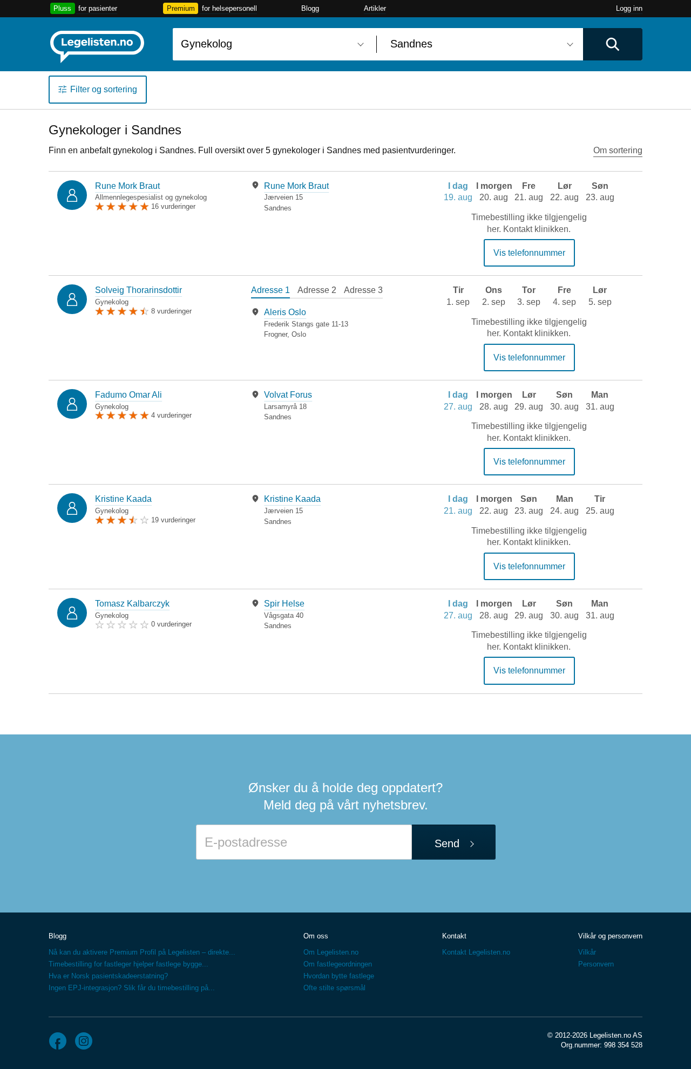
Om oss (315, 936)
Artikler (375, 8)
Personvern (596, 964)
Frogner (275, 334)
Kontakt (454, 936)
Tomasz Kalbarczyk (132, 603)
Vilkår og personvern (610, 936)
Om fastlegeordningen (337, 964)
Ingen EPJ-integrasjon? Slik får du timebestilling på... (132, 988)
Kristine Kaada (123, 498)
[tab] (270, 291)
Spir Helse (284, 603)
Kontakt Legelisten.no (476, 952)
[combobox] (270, 44)
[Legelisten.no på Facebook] (58, 1041)
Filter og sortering (103, 89)
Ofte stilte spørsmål (334, 988)
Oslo (299, 334)
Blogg (310, 8)
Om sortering (617, 150)
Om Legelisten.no (330, 952)
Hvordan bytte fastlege (338, 976)
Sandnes (278, 208)
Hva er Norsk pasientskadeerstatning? (108, 976)
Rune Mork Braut (127, 185)
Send (447, 843)
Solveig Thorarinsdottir (138, 290)
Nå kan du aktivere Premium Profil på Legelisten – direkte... (142, 952)
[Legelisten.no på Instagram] (83, 1041)
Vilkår (587, 952)
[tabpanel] (329, 196)
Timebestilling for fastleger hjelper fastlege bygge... (128, 964)
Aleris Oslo (285, 312)
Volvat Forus (288, 394)
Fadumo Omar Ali (128, 394)
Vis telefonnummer (529, 252)
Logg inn (629, 8)
